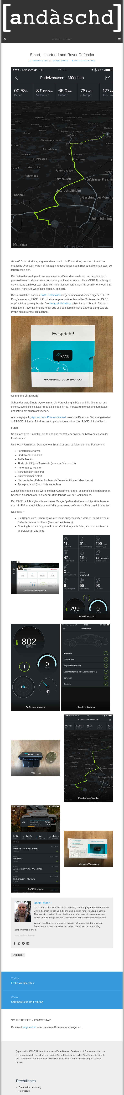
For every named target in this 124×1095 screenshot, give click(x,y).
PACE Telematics (51, 295)
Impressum (24, 1091)
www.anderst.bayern (25, 935)
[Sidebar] (4, 39)
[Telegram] (23, 943)
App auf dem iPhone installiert (48, 417)
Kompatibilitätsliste (60, 303)
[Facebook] (14, 943)
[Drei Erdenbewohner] (62, 18)
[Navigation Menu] (119, 39)
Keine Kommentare (83, 61)
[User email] (27, 943)
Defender (18, 954)
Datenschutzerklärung (30, 1087)
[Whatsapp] (18, 943)
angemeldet (29, 1027)
